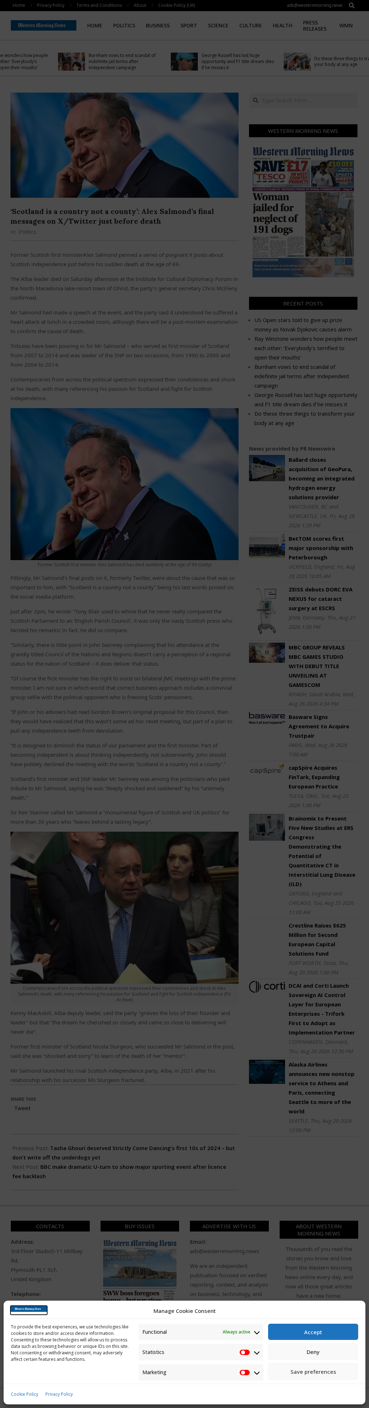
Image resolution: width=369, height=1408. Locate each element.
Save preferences (313, 1371)
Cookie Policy (24, 1394)
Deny (313, 1351)
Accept (313, 1332)
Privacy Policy (59, 1394)
